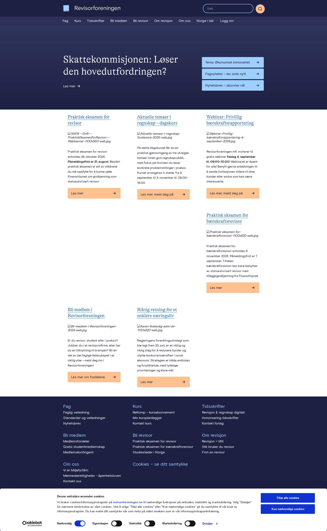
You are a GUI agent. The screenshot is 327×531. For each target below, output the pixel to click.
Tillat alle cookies (287, 497)
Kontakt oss (72, 481)
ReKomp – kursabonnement (154, 412)
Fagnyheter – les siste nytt (225, 74)
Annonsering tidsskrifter (220, 418)
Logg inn (227, 21)
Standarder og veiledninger (84, 418)
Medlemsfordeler (76, 441)
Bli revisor (140, 21)
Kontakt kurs (142, 423)
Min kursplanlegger (147, 418)
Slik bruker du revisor (218, 447)
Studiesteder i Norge (149, 452)
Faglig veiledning (76, 412)
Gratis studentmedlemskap (84, 447)
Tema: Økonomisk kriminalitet (227, 62)
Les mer (69, 86)
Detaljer (207, 523)
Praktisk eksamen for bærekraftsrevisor (163, 447)
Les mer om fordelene (88, 377)
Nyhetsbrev (72, 423)
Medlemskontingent (78, 452)
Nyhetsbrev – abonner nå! (225, 85)
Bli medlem (118, 21)
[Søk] (228, 8)
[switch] (116, 523)
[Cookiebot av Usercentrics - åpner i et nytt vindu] (32, 523)
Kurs (77, 21)
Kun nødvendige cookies (288, 509)
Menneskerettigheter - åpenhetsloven (92, 476)
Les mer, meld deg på (157, 194)
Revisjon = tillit (212, 441)
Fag (65, 21)
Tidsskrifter (95, 21)
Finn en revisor (213, 452)
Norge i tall (205, 21)
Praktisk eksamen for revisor (154, 441)
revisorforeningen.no (128, 502)
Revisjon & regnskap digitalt (223, 412)
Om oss (185, 21)
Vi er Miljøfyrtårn (75, 470)
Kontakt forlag (213, 423)
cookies (159, 511)
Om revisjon (163, 21)
